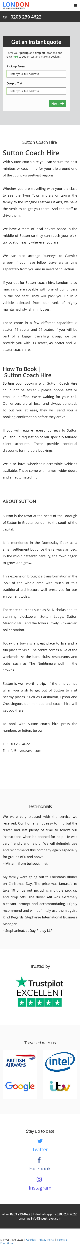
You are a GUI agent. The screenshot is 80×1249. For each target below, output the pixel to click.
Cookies (31, 1239)
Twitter (40, 1149)
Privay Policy (46, 1239)
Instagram (40, 1187)
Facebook (40, 1168)
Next (55, 103)
